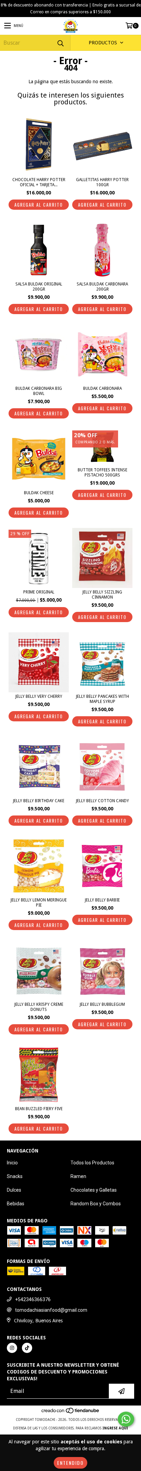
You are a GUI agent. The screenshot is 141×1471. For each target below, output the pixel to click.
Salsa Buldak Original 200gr (38, 287)
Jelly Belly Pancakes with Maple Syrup (102, 699)
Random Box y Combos (95, 1203)
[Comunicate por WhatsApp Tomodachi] (126, 1419)
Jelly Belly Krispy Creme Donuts (38, 1007)
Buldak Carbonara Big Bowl (38, 391)
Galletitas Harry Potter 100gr (102, 182)
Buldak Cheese (39, 492)
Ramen (78, 1176)
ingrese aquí (115, 1428)
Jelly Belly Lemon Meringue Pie (39, 903)
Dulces (14, 1190)
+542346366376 (33, 1299)
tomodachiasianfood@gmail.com (51, 1310)
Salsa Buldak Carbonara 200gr (102, 287)
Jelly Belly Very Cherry (38, 696)
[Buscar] (60, 42)
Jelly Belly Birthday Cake (38, 800)
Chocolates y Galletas (93, 1190)
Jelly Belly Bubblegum (102, 1004)
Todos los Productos (92, 1162)
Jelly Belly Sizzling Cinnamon (102, 595)
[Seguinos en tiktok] (27, 1348)
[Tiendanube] (71, 1413)
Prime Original (38, 592)
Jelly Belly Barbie (102, 900)
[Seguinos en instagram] (12, 1348)
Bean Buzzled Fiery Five (39, 1108)
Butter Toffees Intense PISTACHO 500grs (102, 472)
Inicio (12, 1162)
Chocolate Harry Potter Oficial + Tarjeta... (38, 182)
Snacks (15, 1176)
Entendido (70, 1462)
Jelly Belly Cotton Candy (102, 800)
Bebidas (15, 1203)
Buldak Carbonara (102, 388)
